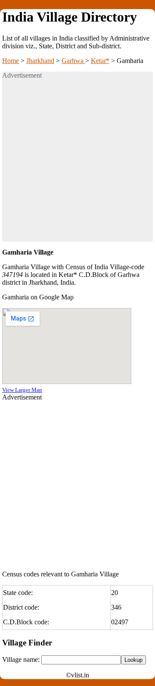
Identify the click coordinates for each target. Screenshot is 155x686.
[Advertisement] (77, 164)
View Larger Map (22, 390)
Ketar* (100, 60)
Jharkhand (40, 60)
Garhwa (73, 60)
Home (10, 60)
